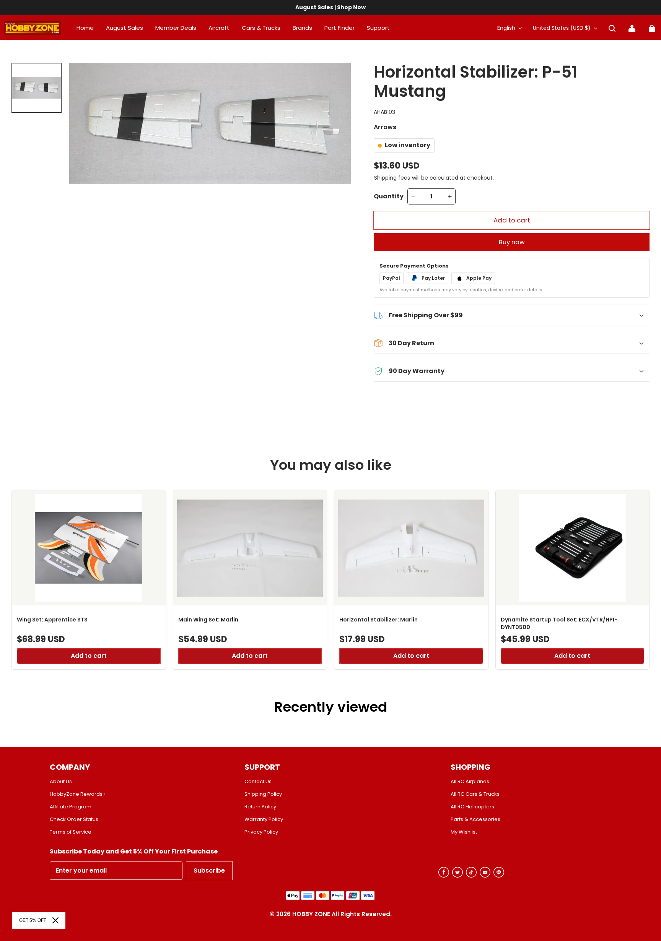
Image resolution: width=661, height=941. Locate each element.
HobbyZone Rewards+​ (78, 794)
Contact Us (258, 781)
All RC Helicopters (472, 806)
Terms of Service (70, 832)
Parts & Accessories (475, 819)
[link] (378, 28)
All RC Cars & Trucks (475, 794)
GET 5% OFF (32, 920)
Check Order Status (74, 819)
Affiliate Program (70, 806)
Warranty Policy (263, 819)
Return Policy (260, 806)
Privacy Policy (261, 832)
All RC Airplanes (470, 781)
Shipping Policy (263, 794)
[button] (612, 28)
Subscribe (209, 870)
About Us (61, 781)
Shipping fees (392, 178)
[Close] (55, 920)
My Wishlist (464, 832)
